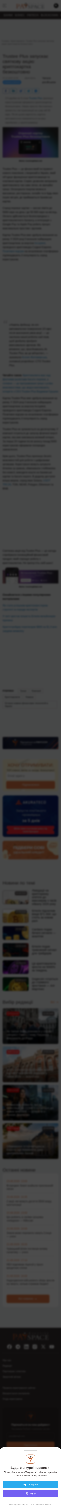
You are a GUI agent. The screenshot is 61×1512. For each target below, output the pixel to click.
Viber (33, 1493)
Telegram (33, 1484)
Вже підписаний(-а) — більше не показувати (30, 1504)
